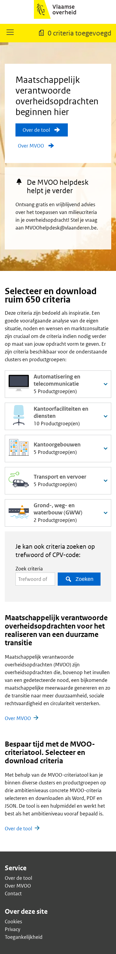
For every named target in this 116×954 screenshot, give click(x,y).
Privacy (12, 929)
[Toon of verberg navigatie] (10, 33)
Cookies (13, 921)
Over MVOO (18, 718)
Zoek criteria (29, 568)
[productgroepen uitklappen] (105, 384)
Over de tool (18, 828)
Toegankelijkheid (24, 937)
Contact (13, 893)
